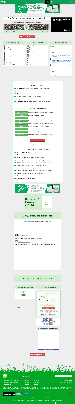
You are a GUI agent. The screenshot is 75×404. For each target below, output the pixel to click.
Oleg (30, 53)
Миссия (27, 380)
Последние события (61, 42)
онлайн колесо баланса (30, 389)
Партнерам (36, 382)
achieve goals (34, 387)
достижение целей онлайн (13, 388)
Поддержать (37, 380)
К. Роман (8, 53)
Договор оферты (7, 384)
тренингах (44, 154)
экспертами (40, 167)
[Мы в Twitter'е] (52, 320)
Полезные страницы (21, 112)
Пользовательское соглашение (10, 380)
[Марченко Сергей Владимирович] (30, 376)
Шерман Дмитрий (9, 51)
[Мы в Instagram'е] (48, 321)
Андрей (31, 64)
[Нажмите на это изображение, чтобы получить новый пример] (50, 300)
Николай (31, 58)
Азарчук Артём (32, 51)
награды (35, 170)
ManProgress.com (17, 375)
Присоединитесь (27, 221)
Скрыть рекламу (32, 307)
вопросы (44, 165)
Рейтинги (21, 126)
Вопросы (21, 123)
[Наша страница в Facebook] (47, 320)
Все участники (21, 134)
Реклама (36, 384)
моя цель (40, 387)
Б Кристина (31, 56)
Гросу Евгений (9, 47)
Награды (21, 129)
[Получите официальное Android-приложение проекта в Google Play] (47, 2)
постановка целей (55, 387)
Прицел (28, 387)
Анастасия (31, 62)
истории (32, 162)
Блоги (21, 118)
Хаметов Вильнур (33, 45)
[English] (70, 394)
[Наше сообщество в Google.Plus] (49, 320)
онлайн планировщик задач (61, 388)
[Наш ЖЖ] (47, 324)
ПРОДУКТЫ (26, 2)
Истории (21, 120)
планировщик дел (50, 388)
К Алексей (8, 45)
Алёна (30, 60)
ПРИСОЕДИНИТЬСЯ (26, 36)
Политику (55, 303)
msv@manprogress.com (12, 376)
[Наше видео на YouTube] (44, 324)
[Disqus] (38, 251)
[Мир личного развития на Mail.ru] (49, 324)
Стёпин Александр (10, 64)
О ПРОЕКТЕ (11, 2)
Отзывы (27, 384)
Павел (7, 58)
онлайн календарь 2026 (9, 389)
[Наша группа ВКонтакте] (44, 320)
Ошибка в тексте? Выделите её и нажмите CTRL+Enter (37, 397)
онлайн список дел (19, 389)
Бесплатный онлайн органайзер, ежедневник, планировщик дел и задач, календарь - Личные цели (61, 48)
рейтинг (50, 221)
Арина (30, 49)
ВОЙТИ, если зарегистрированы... (48, 314)
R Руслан (8, 56)
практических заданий (33, 160)
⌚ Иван (7, 62)
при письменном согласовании (54, 400)
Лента (21, 115)
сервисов (43, 157)
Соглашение (48, 303)
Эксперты (21, 131)
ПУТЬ (16, 2)
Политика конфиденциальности (10, 382)
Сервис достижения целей (19, 387)
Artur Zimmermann (33, 47)
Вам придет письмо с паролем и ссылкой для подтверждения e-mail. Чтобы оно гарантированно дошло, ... (48, 311)
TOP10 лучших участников (14, 42)
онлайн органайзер (24, 388)
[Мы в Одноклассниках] (52, 324)
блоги (49, 162)
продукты (30, 152)
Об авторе (27, 382)
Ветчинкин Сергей (10, 60)
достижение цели (47, 387)
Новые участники (37, 42)
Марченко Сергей (9, 49)
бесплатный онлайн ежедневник (37, 388)
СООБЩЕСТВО (40, 2)
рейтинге (26, 170)
